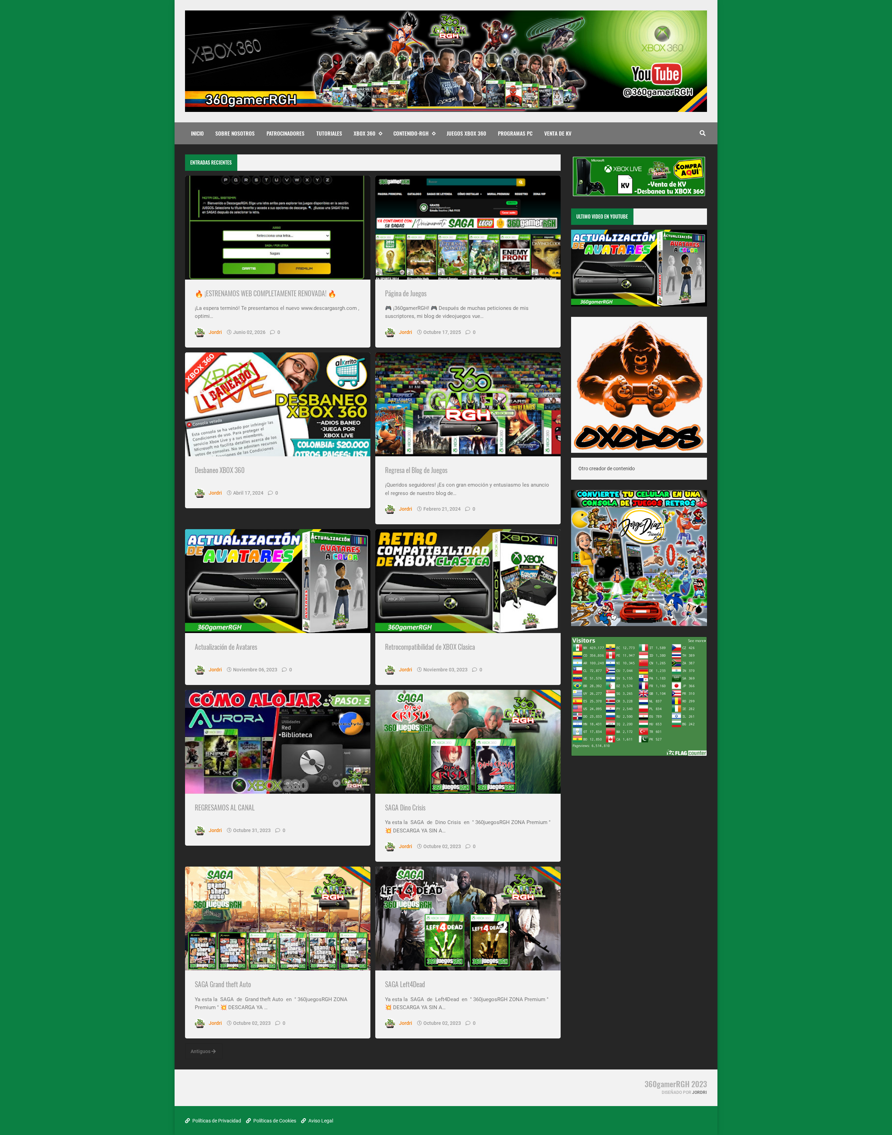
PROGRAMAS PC (515, 133)
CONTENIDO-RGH (411, 133)
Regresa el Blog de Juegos (416, 470)
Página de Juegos (405, 293)
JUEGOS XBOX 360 (466, 133)
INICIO (197, 133)
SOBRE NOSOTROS (235, 133)
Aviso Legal (320, 1120)
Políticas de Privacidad (216, 1120)
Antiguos (201, 1051)
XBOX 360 (364, 133)
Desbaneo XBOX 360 (220, 470)
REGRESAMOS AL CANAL (225, 807)
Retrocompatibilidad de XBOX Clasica (430, 647)
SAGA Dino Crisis (405, 807)
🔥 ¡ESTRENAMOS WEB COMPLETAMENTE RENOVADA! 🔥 (265, 293)
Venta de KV (557, 133)
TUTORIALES (329, 133)
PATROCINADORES (286, 133)
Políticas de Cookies (274, 1120)
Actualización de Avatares (226, 647)
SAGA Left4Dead (405, 984)
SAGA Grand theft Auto (223, 984)
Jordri (699, 1092)
